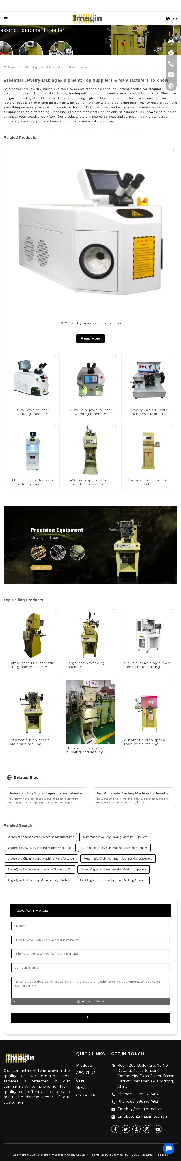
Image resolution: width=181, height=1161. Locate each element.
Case (80, 1080)
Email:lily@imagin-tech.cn (140, 1109)
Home (12, 67)
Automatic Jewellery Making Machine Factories (40, 848)
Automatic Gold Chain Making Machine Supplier (114, 848)
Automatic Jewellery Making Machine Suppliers (115, 837)
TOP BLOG (132, 1154)
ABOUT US (86, 1073)
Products (84, 1065)
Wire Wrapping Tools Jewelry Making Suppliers (113, 869)
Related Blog (26, 777)
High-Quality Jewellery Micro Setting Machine (39, 880)
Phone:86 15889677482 (138, 1094)
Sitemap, (118, 1154)
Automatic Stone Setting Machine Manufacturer (41, 837)
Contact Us (86, 1095)
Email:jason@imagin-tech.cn (142, 1116)
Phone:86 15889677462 (137, 1101)
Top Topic (162, 1154)
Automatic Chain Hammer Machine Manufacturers (118, 858)
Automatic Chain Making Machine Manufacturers (41, 858)
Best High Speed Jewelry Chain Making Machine (113, 880)
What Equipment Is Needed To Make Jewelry (56, 67)
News (81, 1088)
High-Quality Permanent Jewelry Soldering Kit (40, 869)
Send (90, 1018)
